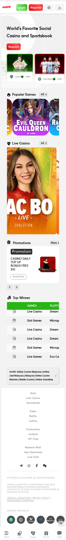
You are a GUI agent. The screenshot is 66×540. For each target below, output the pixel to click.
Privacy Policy (41, 498)
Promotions (33, 429)
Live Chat (33, 457)
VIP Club (33, 439)
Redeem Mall (33, 447)
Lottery (33, 421)
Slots (33, 393)
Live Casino (33, 398)
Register (36, 7)
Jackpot (33, 434)
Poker (33, 411)
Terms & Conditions (19, 498)
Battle (33, 416)
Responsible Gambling (20, 501)
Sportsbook (33, 403)
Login (21, 7)
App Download (33, 452)
